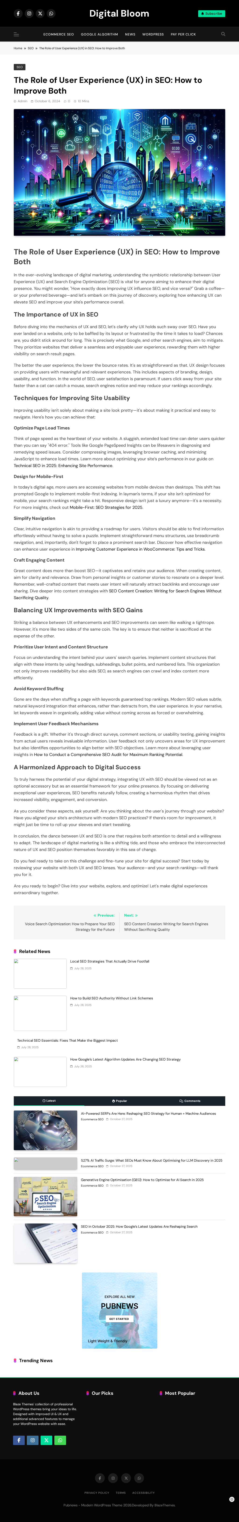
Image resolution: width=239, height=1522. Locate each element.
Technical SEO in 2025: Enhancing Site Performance (63, 465)
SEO (20, 67)
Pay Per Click (183, 34)
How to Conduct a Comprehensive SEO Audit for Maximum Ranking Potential (108, 754)
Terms (121, 1493)
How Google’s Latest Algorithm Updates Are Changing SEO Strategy (125, 1059)
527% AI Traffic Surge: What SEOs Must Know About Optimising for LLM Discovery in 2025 (151, 1160)
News (130, 34)
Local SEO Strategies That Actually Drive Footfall (109, 961)
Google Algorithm (99, 34)
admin (22, 101)
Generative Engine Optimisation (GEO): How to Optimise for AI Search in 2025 (142, 1180)
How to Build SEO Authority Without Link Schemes (111, 998)
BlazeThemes (165, 1505)
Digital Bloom (119, 13)
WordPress (153, 34)
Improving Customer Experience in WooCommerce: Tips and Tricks (140, 549)
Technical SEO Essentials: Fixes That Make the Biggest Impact (67, 1040)
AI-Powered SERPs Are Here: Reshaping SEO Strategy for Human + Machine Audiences (148, 1113)
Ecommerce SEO (58, 34)
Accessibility (143, 1493)
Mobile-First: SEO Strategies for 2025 (106, 507)
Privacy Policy (96, 1493)
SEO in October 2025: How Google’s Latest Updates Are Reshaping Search (139, 1226)
